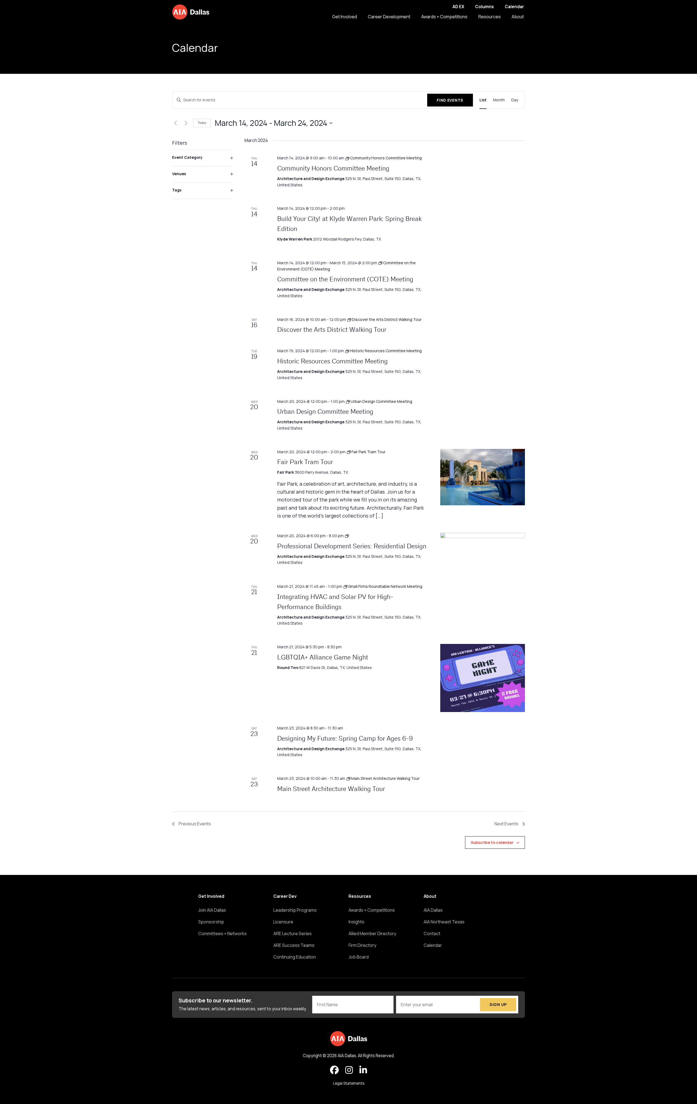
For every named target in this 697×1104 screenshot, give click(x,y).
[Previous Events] (175, 123)
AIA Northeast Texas (444, 922)
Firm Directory (362, 945)
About (518, 17)
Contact (432, 933)
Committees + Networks (222, 933)
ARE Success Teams (293, 945)
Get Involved (344, 17)
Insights (356, 922)
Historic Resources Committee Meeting (332, 361)
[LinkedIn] (363, 1070)
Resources (489, 17)
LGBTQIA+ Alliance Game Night (322, 658)
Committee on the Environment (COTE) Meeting (345, 279)
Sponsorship (211, 922)
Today (202, 122)
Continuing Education (294, 957)
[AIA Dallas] (190, 12)
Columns (484, 7)
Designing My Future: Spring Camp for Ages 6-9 (345, 739)
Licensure (283, 922)
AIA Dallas (433, 910)
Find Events (450, 100)
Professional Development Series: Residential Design (351, 546)
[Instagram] (349, 1070)
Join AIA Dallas (212, 910)
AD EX (458, 7)
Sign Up (498, 1004)
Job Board (358, 957)
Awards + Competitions (444, 17)
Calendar (514, 7)
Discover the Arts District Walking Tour (331, 330)
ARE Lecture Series (292, 933)
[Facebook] (334, 1070)
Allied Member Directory (372, 933)
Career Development (389, 17)
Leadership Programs (295, 910)
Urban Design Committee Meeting (325, 412)
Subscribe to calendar (492, 842)
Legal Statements (348, 1083)
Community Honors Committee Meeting (333, 169)
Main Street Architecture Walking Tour (331, 789)
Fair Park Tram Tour (305, 462)
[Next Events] (186, 123)
